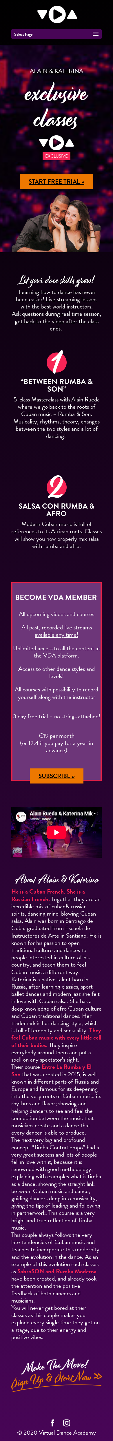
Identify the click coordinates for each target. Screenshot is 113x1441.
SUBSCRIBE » (57, 776)
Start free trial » (56, 181)
